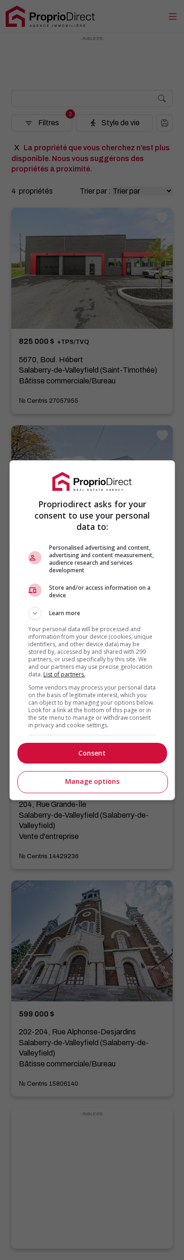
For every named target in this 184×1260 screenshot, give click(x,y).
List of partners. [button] (64, 674)
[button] (92, 613)
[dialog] (92, 630)
